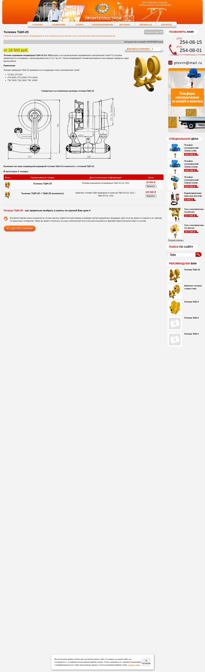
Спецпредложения (102, 25)
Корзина (145, 25)
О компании (58, 25)
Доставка (124, 25)
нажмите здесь (134, 665)
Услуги (79, 25)
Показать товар (152, 32)
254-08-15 (191, 42)
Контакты (166, 25)
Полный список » (176, 240)
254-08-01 (191, 50)
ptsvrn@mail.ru (188, 63)
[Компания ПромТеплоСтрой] (102, 13)
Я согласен (146, 662)
